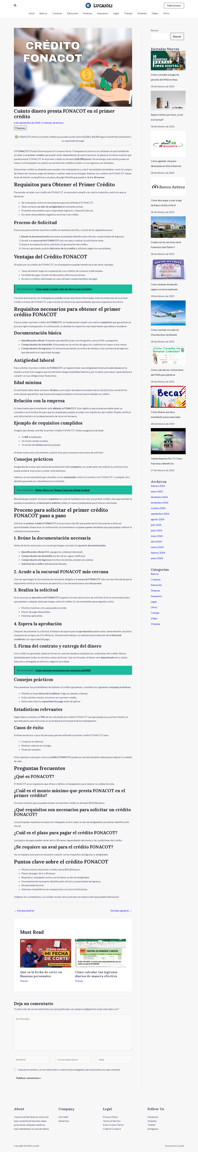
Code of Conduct (112, 1128)
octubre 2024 (158, 508)
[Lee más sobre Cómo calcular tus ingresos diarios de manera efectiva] (100, 952)
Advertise (63, 1120)
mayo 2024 (157, 535)
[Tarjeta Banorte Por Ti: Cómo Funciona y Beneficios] (168, 441)
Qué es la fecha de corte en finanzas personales (41, 974)
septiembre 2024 (160, 513)
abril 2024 (156, 541)
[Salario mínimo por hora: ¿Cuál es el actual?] (168, 100)
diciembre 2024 (159, 496)
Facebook (152, 1116)
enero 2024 (157, 558)
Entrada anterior (24, 910)
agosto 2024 (157, 519)
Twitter (151, 1124)
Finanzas (20, 127)
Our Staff (63, 1116)
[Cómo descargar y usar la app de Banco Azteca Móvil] (168, 186)
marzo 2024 (157, 547)
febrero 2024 (158, 552)
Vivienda (155, 623)
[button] (15, 5)
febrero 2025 (158, 485)
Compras (156, 579)
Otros (154, 607)
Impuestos (156, 596)
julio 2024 (156, 524)
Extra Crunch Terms (113, 1124)
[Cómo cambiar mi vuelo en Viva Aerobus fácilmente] (168, 312)
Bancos (155, 573)
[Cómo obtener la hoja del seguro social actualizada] (168, 269)
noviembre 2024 (159, 502)
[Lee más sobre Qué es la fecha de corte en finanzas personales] (45, 952)
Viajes (154, 618)
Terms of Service (112, 1120)
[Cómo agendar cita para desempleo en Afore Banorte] (168, 144)
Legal (154, 601)
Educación (156, 584)
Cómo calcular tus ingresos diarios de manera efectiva (96, 974)
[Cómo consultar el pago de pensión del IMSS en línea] (168, 60)
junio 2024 (156, 530)
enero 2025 (157, 491)
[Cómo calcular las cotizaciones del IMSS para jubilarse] (168, 356)
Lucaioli (102, 5)
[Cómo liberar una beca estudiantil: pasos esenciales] (168, 397)
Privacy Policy (110, 1116)
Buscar (154, 30)
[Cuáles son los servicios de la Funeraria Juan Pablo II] (168, 227)
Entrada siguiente (121, 910)
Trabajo (155, 612)
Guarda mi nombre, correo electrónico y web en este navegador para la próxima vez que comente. (69, 1069)
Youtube (151, 1120)
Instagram (152, 1128)
